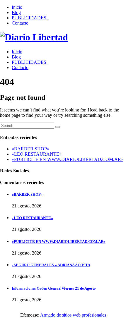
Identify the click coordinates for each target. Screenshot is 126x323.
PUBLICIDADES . (30, 17)
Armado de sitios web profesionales (73, 314)
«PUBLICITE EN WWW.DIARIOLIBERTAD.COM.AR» (67, 159)
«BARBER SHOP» (30, 148)
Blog (16, 12)
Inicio (17, 7)
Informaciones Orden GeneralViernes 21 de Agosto (54, 288)
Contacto (20, 22)
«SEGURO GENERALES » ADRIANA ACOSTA (51, 265)
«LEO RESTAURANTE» (37, 154)
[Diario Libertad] (34, 37)
